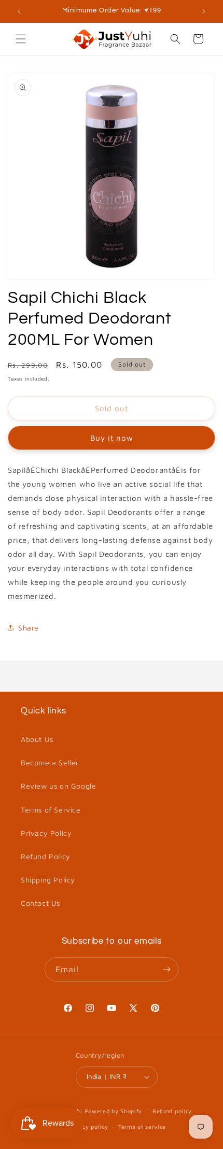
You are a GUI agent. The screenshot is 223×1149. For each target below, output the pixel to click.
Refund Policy (46, 856)
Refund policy (172, 1111)
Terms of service (142, 1126)
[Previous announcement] (19, 11)
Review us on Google (58, 785)
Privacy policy (87, 1126)
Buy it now (111, 437)
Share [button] (28, 627)
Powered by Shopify (114, 1110)
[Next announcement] (203, 11)
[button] (20, 38)
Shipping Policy (48, 879)
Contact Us (40, 903)
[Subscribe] (166, 969)
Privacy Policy (46, 833)
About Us (37, 739)
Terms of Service (51, 809)
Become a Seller (50, 762)
